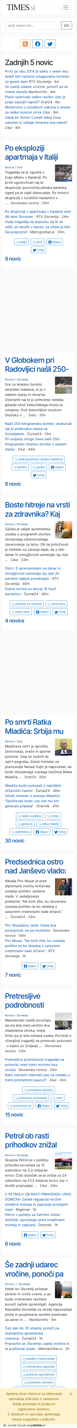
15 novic (14, 1115)
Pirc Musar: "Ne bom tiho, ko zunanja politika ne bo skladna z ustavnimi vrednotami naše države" (35, 945)
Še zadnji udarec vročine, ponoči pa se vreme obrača (34, 1273)
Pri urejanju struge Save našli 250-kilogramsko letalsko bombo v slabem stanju (36, 444)
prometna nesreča (40, 1090)
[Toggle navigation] (66, 7)
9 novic (13, 259)
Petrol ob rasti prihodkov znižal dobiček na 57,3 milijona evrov (31, 1149)
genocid (26, 824)
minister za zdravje (28, 604)
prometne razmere (40, 1382)
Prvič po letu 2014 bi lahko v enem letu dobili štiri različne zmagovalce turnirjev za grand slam (37, 76)
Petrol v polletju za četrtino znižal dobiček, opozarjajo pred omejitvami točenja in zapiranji (35, 1219)
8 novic (13, 484)
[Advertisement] (38, 310)
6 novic (13, 1244)
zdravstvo (57, 604)
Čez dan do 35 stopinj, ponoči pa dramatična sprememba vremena (32, 1333)
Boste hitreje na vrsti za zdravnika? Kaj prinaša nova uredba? (37, 518)
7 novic (13, 975)
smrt (38, 242)
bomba (21, 467)
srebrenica (22, 831)
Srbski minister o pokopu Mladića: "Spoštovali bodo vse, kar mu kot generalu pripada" (32, 801)
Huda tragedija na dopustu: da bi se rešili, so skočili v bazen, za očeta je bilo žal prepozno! (37, 227)
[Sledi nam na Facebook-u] (37, 43)
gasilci (40, 467)
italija (23, 242)
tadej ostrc (22, 611)
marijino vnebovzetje (40, 1358)
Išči (66, 25)
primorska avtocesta (32, 1098)
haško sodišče (31, 816)
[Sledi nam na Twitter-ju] (50, 43)
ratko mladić (50, 824)
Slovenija (22, 379)
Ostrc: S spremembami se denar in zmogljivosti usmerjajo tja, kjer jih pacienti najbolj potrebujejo (33, 573)
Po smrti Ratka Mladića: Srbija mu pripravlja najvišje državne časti (34, 735)
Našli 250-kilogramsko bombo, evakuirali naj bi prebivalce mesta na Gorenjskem (38, 428)
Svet (19, 167)
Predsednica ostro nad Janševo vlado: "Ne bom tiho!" (35, 870)
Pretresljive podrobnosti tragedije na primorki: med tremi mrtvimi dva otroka (34, 1064)
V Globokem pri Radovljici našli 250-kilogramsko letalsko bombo (37, 374)
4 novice (14, 621)
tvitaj (40, 250)
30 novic (14, 841)
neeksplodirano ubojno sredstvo (40, 459)
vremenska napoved (40, 1366)
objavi (56, 242)
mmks (54, 816)
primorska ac (21, 1105)
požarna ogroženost (39, 1374)
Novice (9, 167)
